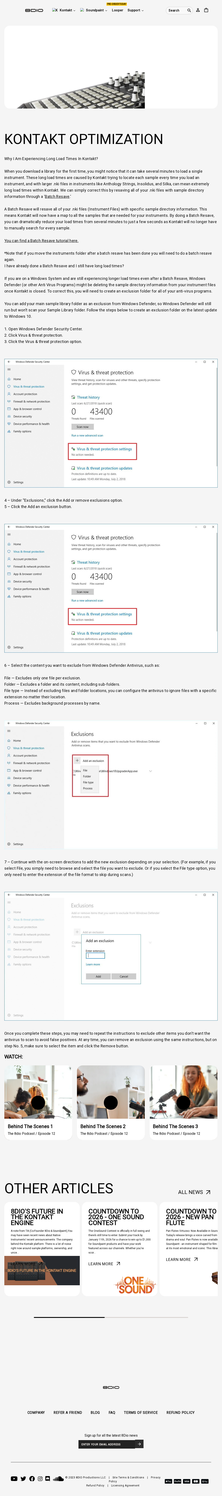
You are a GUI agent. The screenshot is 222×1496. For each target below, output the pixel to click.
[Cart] (206, 10)
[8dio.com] (27, 10)
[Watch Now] (38, 1103)
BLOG (95, 1413)
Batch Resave (57, 196)
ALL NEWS (190, 1192)
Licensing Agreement (125, 1485)
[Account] (198, 10)
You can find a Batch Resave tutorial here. (41, 240)
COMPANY (36, 1413)
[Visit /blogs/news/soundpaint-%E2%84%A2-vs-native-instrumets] (42, 1249)
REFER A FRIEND (68, 1413)
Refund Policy (95, 1485)
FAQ (112, 1413)
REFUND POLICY (180, 1413)
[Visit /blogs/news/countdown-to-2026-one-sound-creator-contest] (119, 1249)
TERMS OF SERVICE (141, 1413)
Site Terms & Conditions (128, 1477)
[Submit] (139, 1444)
